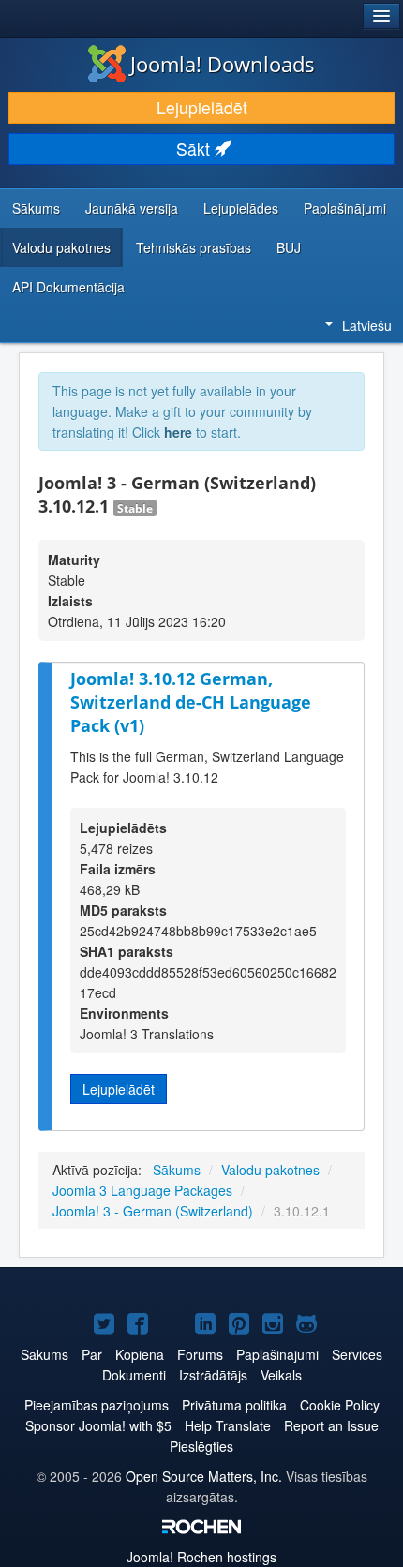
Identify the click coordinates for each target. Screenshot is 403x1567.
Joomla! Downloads (222, 64)
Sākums (36, 208)
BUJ (288, 247)
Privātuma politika (234, 1404)
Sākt (195, 148)
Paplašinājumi (345, 208)
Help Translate (228, 1425)
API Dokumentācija (68, 286)
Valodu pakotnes (61, 247)
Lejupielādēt (202, 107)
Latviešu (367, 325)
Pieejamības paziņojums (96, 1404)
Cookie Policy (340, 1404)
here (178, 432)
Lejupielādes (240, 208)
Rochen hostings (201, 1556)
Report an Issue (331, 1425)
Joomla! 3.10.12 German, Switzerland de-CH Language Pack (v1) (190, 701)
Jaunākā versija (131, 208)
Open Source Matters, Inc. (204, 1476)
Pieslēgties (201, 1446)
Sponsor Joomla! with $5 (98, 1425)
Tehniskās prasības (193, 247)
